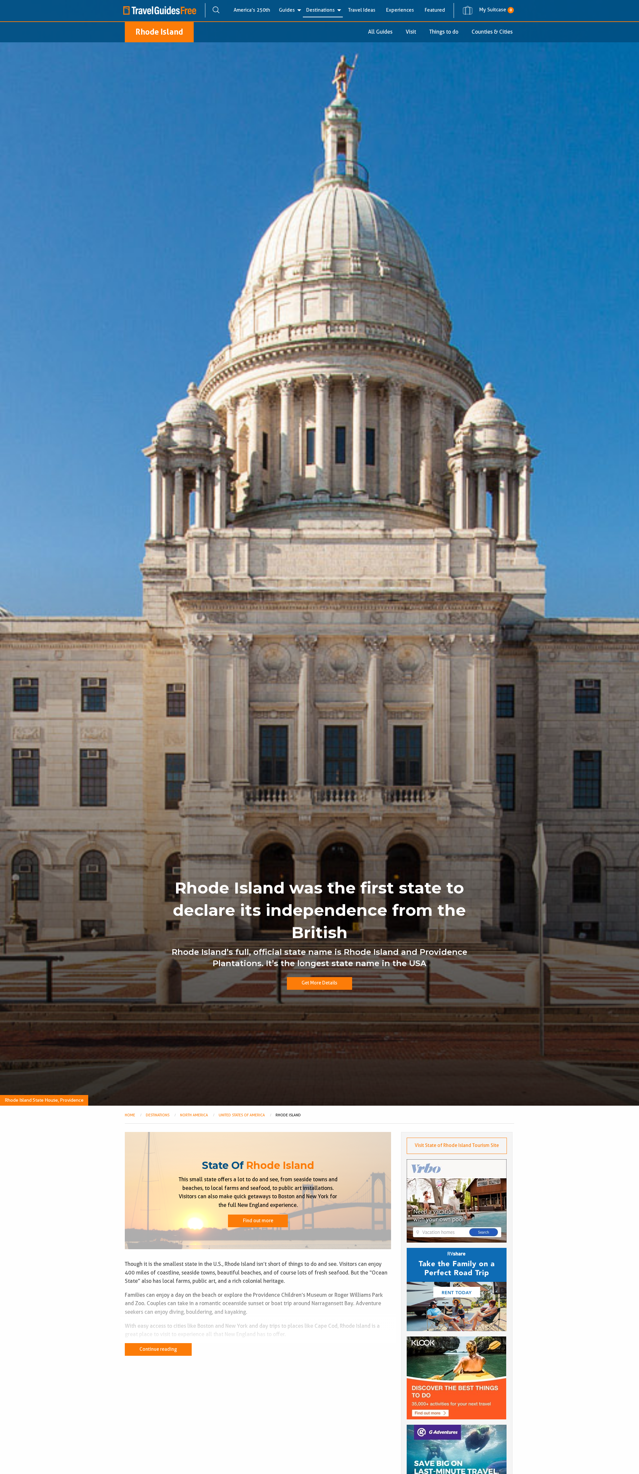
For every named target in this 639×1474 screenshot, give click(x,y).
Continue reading (158, 1349)
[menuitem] (252, 10)
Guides (287, 10)
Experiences (400, 10)
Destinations (320, 10)
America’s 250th (252, 10)
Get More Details (319, 983)
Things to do (443, 32)
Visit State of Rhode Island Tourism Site (457, 1145)
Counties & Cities (492, 32)
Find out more (258, 1221)
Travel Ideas (361, 10)
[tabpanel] (319, 553)
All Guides (380, 32)
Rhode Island (159, 32)
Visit (411, 32)
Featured (435, 10)
